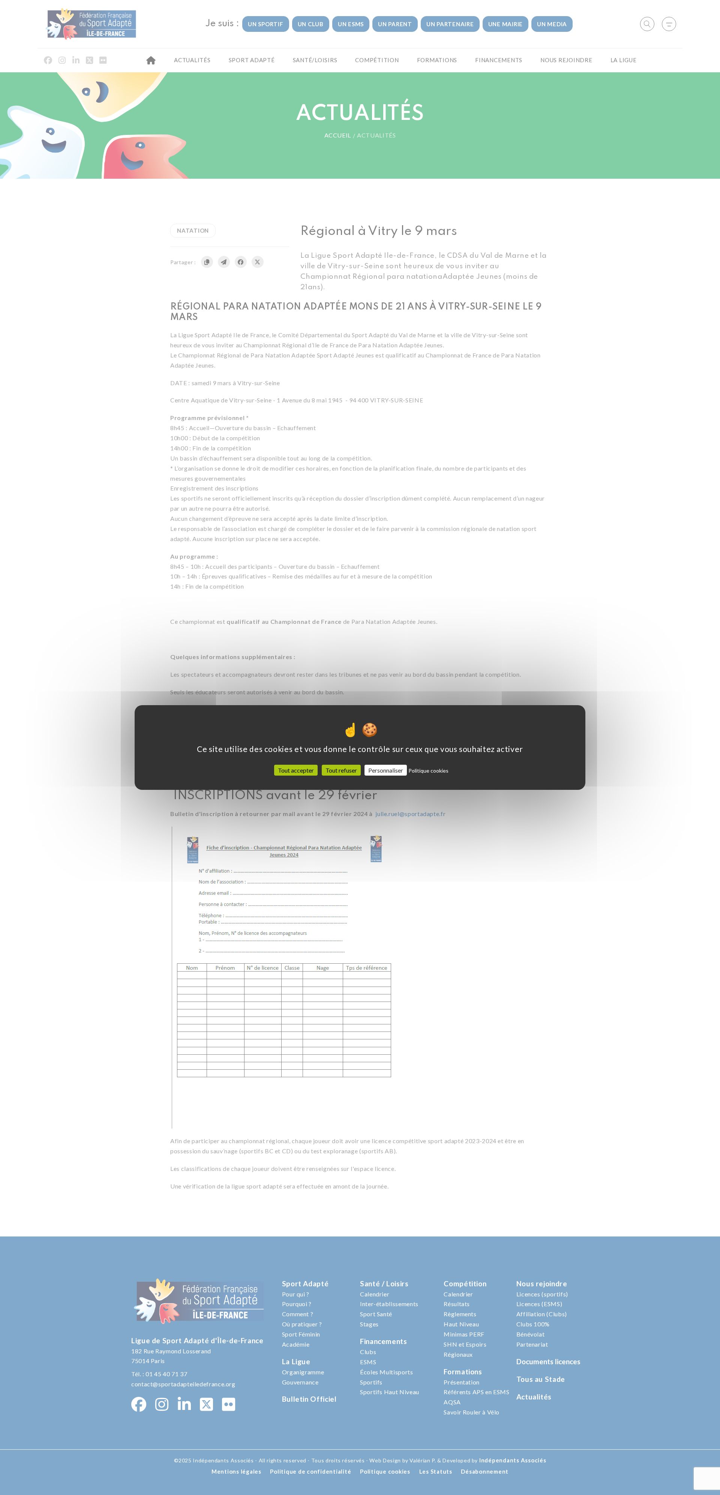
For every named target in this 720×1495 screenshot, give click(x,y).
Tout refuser (341, 770)
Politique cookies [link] (428, 770)
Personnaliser (385, 770)
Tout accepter (296, 770)
